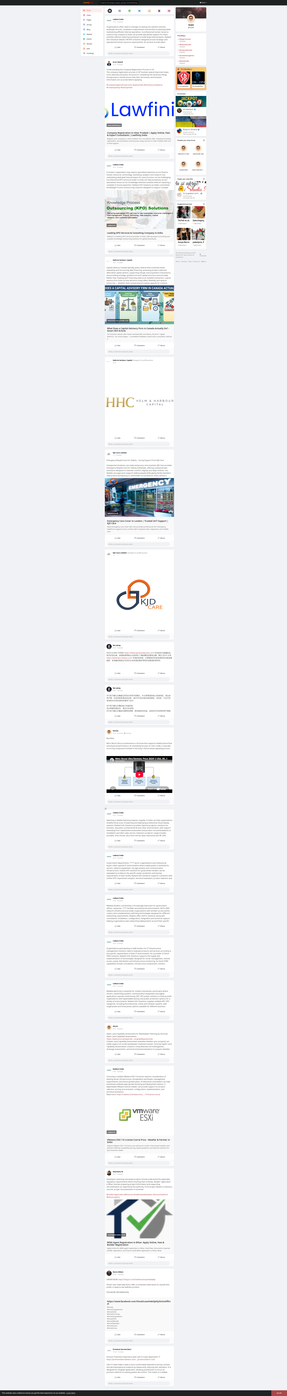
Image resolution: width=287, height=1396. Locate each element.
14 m (114, 22)
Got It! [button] (279, 1393)
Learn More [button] (70, 1393)
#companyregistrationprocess (119, 85)
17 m (114, 65)
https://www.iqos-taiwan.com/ (119, 658)
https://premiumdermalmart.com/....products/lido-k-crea (131, 1359)
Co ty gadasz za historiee (191, 193)
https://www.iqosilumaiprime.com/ (139, 653)
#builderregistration (115, 1194)
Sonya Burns (184, 242)
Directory (184, 261)
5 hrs (114, 1174)
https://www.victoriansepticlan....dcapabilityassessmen (130, 1039)
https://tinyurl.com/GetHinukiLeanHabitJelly (136, 1279)
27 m (114, 363)
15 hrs (115, 1352)
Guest (191, 25)
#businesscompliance (153, 85)
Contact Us (196, 261)
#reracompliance (160, 1194)
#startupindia (126, 87)
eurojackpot (188, 109)
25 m (114, 167)
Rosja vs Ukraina (190, 129)
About (178, 261)
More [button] (203, 261)
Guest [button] (203, 2)
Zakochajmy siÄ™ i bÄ (201, 221)
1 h (114, 455)
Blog (189, 261)
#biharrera (128, 1194)
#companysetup (113, 87)
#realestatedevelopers (143, 1194)
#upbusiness (138, 85)
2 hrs (114, 648)
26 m (114, 263)
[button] (118, 2)
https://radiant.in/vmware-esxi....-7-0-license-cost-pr (138, 1094)
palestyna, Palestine (201, 242)
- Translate (119, 22)
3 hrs (114, 733)
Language (203, 255)
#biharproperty (113, 1197)
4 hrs (114, 815)
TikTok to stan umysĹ (186, 221)
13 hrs (115, 1274)
